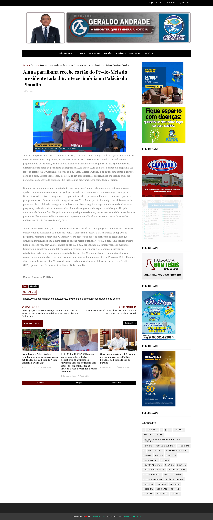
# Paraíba (33, 286)
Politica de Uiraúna (153, 470)
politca (165, 460)
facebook (116, 383)
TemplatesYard (98, 517)
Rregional (162, 494)
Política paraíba (172, 475)
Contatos (170, 2)
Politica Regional (152, 479)
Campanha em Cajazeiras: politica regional (161, 440)
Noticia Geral (155, 451)
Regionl (175, 489)
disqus (79, 383)
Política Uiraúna (175, 479)
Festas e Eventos (165, 446)
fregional (184, 446)
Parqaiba (171, 455)
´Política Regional (153, 435)
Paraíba (108, 53)
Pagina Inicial (155, 2)
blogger (40, 383)
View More (131, 323)
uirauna (175, 494)
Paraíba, (29, 91)
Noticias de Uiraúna (177, 451)
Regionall (162, 489)
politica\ (148, 484)
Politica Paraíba (152, 475)
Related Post (32, 323)
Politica (169, 465)
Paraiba (147, 455)
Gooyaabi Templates (131, 517)
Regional (134, 53)
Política (121, 53)
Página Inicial (67, 53)
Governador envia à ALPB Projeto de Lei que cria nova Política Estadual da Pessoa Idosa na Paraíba (117, 358)
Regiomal (175, 484)
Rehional (148, 494)
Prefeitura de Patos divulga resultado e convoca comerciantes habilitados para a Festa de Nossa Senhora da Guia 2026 (40, 358)
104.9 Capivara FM (89, 53)
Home (25, 65)
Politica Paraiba (176, 470)
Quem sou (184, 2)
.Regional (153, 430)
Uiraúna (149, 53)
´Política (179, 430)
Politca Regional (152, 465)
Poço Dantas (150, 460)
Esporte (147, 446)
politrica (161, 484)
